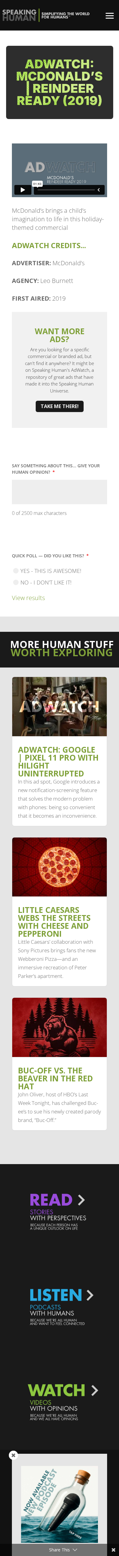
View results (28, 598)
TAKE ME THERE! (60, 406)
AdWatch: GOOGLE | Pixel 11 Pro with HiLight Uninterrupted (58, 761)
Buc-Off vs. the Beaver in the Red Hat (55, 1078)
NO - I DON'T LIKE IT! (45, 582)
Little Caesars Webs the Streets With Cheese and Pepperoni (54, 921)
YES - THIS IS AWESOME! (50, 570)
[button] (110, 15)
